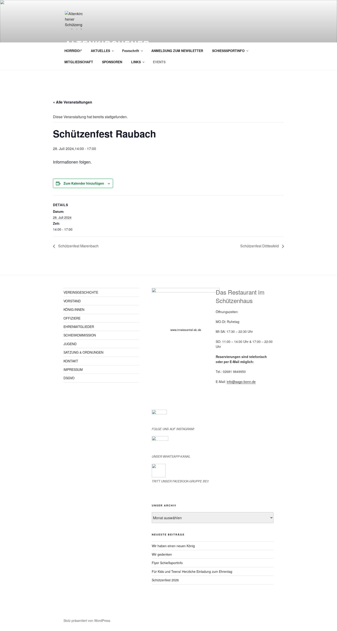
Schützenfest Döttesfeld (260, 246)
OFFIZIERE (72, 318)
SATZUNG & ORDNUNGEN (83, 352)
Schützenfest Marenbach (78, 246)
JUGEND (70, 343)
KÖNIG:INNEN (74, 309)
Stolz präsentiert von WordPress (87, 620)
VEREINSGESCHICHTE (81, 292)
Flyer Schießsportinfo (167, 562)
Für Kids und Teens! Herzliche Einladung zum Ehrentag (192, 571)
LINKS (136, 62)
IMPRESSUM (73, 369)
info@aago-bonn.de (241, 381)
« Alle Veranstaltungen (72, 102)
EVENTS (159, 62)
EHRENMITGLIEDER (79, 326)
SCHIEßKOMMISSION (80, 335)
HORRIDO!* (73, 50)
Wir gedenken (162, 554)
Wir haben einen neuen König (173, 546)
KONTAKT (71, 361)
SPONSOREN (112, 62)
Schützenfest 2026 (165, 580)
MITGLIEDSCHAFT (78, 62)
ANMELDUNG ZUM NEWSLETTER (177, 50)
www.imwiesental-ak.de (185, 330)
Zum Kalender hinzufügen (84, 183)
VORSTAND (72, 301)
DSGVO (69, 378)
